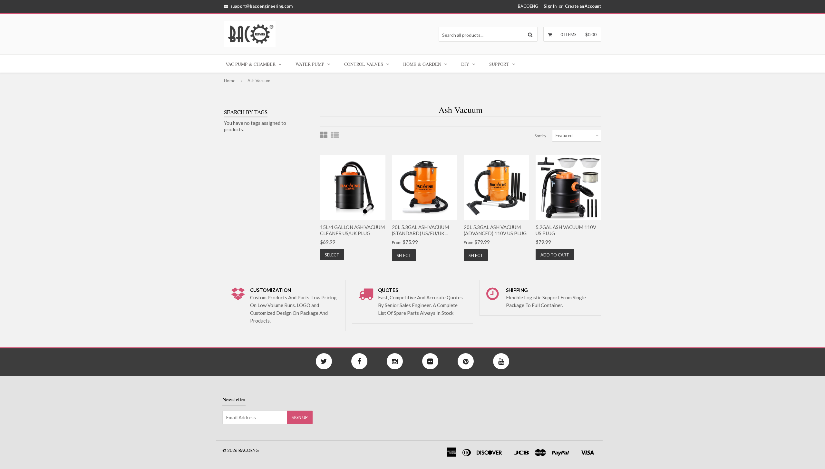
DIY (466, 64)
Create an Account (583, 6)
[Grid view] (323, 135)
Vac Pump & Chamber (251, 64)
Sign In (550, 6)
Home (229, 80)
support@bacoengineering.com (261, 6)
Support (499, 64)
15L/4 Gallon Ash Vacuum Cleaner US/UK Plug (352, 230)
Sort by (540, 135)
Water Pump (310, 64)
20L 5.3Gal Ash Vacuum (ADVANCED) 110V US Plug (495, 230)
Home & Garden (422, 64)
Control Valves (364, 64)
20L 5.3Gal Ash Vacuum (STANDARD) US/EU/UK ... (420, 230)
